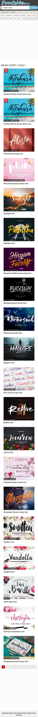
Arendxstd (12, 419)
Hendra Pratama (14, 270)
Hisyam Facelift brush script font (17, 273)
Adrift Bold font (10, 602)
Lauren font (8, 452)
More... (20, 18)
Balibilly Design (13, 90)
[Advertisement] (19, 41)
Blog (11, 713)
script (2, 15)
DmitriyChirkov (13, 449)
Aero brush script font (13, 393)
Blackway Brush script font (15, 303)
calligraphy (17, 15)
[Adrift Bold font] (19, 588)
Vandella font (9, 572)
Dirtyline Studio (14, 150)
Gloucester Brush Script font (16, 512)
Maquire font (9, 363)
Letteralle (12, 389)
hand (6, 18)
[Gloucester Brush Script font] (19, 498)
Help (15, 713)
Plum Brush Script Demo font (16, 184)
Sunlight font (9, 214)
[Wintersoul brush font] (19, 319)
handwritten (8, 15)
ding (15, 18)
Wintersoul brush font (13, 333)
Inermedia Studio (14, 210)
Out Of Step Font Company (17, 180)
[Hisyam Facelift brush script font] (19, 259)
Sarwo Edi (12, 479)
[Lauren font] (19, 438)
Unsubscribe (5, 713)
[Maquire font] (19, 349)
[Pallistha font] (19, 229)
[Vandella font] (19, 558)
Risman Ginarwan (14, 329)
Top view (13, 12)
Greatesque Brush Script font (16, 661)
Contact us (19, 715)
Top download (5, 12)
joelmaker (12, 628)
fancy (34, 15)
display (24, 15)
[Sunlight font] (19, 199)
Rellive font (8, 423)
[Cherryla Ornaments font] (19, 618)
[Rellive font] (19, 408)
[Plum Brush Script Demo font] (19, 170)
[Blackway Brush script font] (19, 289)
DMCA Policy (31, 713)
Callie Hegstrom (14, 538)
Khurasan (12, 359)
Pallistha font (9, 243)
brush (11, 18)
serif (2, 18)
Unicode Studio (14, 568)
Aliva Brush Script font (13, 154)
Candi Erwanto (13, 509)
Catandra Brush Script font (15, 482)
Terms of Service (22, 713)
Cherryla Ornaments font (14, 632)
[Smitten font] (19, 528)
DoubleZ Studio (14, 658)
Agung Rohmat (13, 240)
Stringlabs (12, 299)
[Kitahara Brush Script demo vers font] (19, 80)
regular (29, 15)
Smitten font (9, 542)
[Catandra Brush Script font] (19, 468)
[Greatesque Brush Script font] (19, 647)
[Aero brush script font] (19, 379)
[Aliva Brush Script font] (19, 140)
